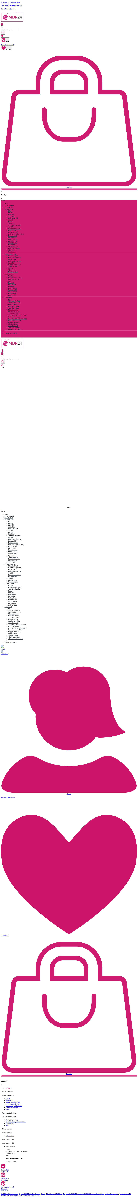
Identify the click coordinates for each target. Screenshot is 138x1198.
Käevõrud (11, 286)
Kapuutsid (12, 230)
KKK (7, 1125)
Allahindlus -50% (14, 303)
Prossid (11, 283)
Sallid (10, 281)
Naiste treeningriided (16, 234)
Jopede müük (13, 313)
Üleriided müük (13, 324)
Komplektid (12, 236)
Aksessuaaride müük (15, 329)
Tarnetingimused (12, 1120)
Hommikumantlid (14, 265)
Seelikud (11, 223)
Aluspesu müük (14, 328)
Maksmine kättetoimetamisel (11, 6)
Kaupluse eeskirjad (13, 1102)
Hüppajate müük (14, 322)
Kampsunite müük (15, 320)
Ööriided (11, 263)
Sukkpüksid (12, 266)
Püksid (10, 221)
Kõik (9, 211)
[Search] (3, 33)
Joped (10, 220)
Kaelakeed (12, 284)
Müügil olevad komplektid (17, 319)
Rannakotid (12, 290)
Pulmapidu (12, 245)
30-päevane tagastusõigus (10, 2)
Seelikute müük (14, 312)
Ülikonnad (12, 237)
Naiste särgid (13, 218)
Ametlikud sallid (14, 279)
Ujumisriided (12, 250)
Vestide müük (13, 326)
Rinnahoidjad (13, 256)
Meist (8, 1099)
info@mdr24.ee (11, 1161)
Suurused (9, 1100)
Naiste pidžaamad (14, 261)
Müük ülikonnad (14, 317)
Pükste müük (13, 310)
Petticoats (12, 259)
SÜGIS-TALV (12, 243)
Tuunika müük (13, 308)
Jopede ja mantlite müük (17, 315)
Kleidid (10, 213)
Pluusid (11, 214)
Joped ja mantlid (14, 225)
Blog (7, 1109)
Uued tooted (12, 239)
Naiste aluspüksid (14, 257)
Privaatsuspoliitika (12, 1104)
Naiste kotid (12, 288)
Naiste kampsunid (14, 229)
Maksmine (9, 1123)
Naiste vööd (12, 295)
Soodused (11, 252)
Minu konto (10, 1136)
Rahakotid (12, 293)
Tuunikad (11, 216)
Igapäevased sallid (14, 277)
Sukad (10, 268)
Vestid (10, 227)
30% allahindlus (14, 301)
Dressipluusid (13, 232)
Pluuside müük (13, 306)
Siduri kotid (12, 292)
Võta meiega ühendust (14, 1106)
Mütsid (10, 276)
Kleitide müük (13, 304)
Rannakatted (13, 272)
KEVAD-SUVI (12, 241)
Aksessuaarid (13, 246)
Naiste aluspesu (14, 248)
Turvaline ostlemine (8, 9)
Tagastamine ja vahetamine (16, 1122)
